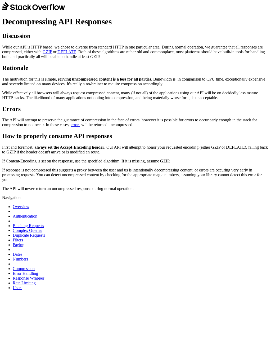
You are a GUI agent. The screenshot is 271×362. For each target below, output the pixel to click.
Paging (18, 244)
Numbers (20, 259)
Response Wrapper (28, 278)
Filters (18, 240)
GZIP (47, 52)
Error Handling (25, 273)
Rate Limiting (24, 283)
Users (17, 287)
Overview (21, 206)
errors (75, 124)
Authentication (25, 216)
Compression (24, 268)
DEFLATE (66, 52)
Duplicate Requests (29, 235)
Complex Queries (27, 230)
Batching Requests (28, 225)
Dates (17, 254)
